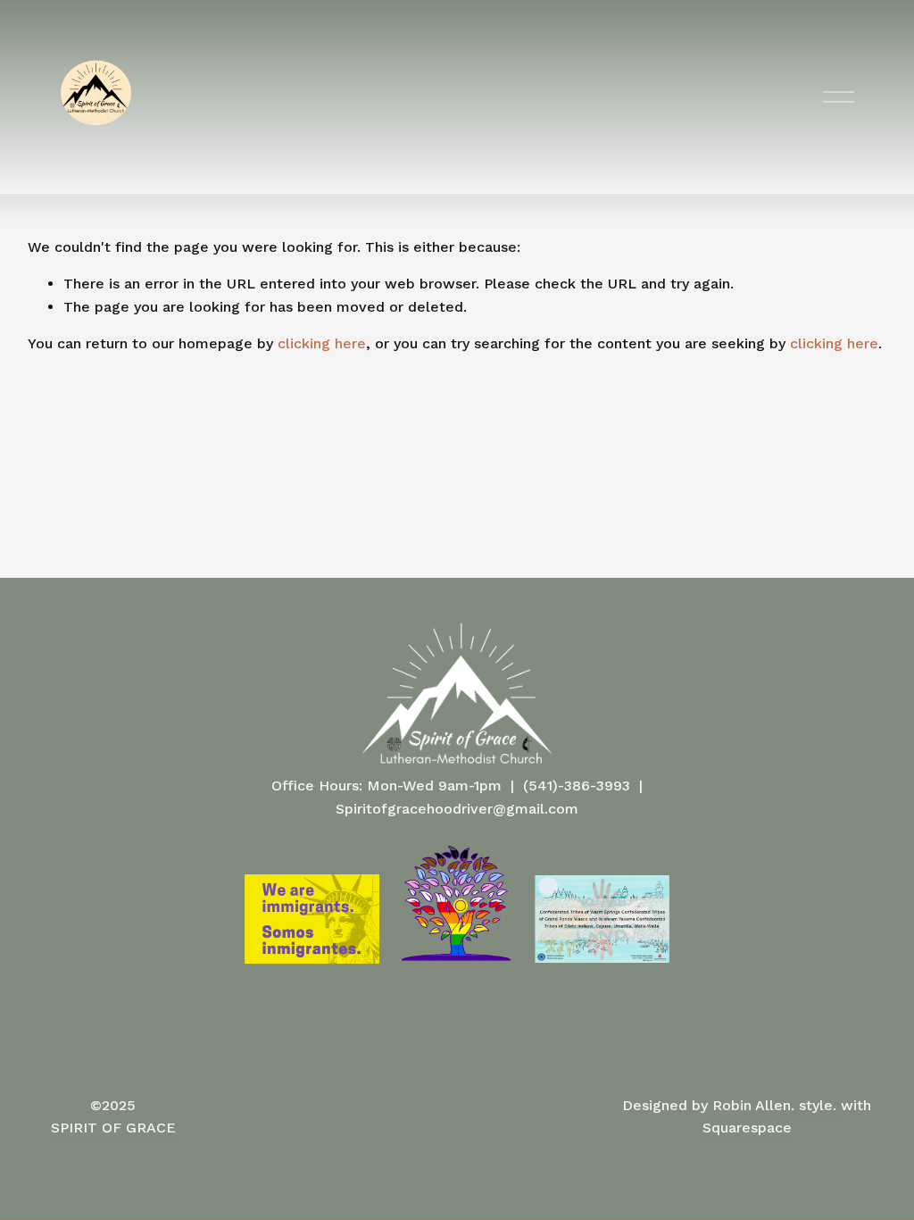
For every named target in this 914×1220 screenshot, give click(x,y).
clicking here (322, 343)
